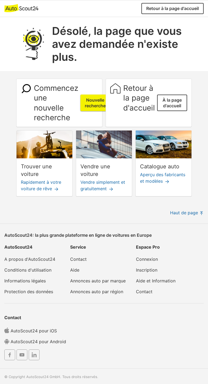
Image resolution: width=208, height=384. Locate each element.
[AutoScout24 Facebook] (9, 355)
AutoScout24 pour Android (37, 341)
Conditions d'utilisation (27, 270)
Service (78, 247)
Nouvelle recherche (95, 102)
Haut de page (184, 212)
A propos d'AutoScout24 (29, 259)
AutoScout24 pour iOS (33, 330)
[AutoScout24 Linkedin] (34, 355)
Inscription (146, 270)
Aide (74, 270)
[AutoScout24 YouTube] (22, 355)
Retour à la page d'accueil (172, 8)
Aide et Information (156, 280)
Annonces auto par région (96, 291)
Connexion (147, 259)
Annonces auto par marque (98, 280)
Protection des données (28, 291)
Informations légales (25, 280)
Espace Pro (148, 247)
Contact (78, 259)
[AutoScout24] (21, 7)
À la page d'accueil (172, 102)
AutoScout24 (18, 247)
